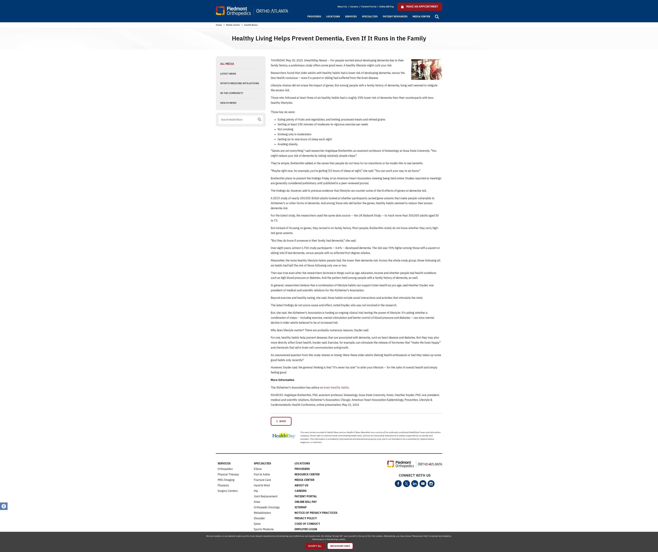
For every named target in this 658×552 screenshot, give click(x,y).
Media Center (421, 16)
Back (282, 421)
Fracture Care (262, 480)
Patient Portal (369, 6)
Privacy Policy (306, 518)
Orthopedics (225, 469)
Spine (257, 523)
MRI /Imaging (226, 480)
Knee (257, 501)
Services (351, 16)
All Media (227, 63)
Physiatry (223, 485)
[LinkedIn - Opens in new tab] (414, 483)
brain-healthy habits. (336, 387)
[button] (437, 16)
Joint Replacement (265, 496)
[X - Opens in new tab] (406, 483)
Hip (256, 491)
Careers (354, 6)
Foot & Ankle (262, 474)
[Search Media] (259, 119)
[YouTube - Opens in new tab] (422, 483)
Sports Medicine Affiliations (239, 83)
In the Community (231, 93)
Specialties (370, 16)
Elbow (258, 469)
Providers (314, 16)
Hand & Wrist (262, 485)
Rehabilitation (262, 512)
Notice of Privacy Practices (316, 512)
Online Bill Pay (386, 6)
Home (219, 25)
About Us (342, 6)
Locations (333, 16)
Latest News (228, 73)
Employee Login (306, 529)
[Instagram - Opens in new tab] (431, 483)
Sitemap (301, 507)
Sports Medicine (264, 529)
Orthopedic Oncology (267, 507)
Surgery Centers (228, 491)
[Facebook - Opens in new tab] (398, 483)
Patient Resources (395, 16)
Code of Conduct (307, 523)
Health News (228, 102)
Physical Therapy (228, 474)
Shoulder (259, 518)
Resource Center (307, 474)
